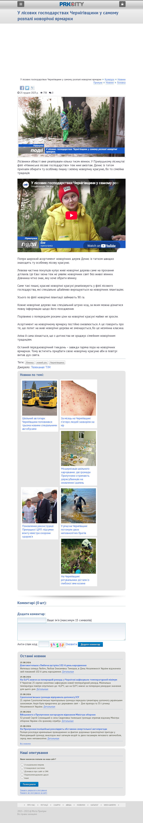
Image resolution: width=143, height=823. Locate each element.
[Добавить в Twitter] (27, 88)
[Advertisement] (71, 51)
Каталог (94, 805)
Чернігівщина (57, 362)
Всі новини (25, 743)
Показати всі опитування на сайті (33, 793)
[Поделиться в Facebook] (22, 88)
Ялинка (29, 362)
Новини (110, 82)
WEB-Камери (110, 805)
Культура (109, 79)
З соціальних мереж (34, 764)
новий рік (42, 362)
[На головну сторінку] (71, 5)
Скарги (57, 805)
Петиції (44, 805)
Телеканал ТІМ (41, 367)
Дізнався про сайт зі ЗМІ (36, 771)
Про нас (31, 805)
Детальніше (68, 671)
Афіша (68, 805)
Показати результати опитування (33, 790)
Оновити (71, 644)
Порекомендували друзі (36, 774)
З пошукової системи (34, 768)
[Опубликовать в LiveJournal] (32, 88)
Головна (121, 82)
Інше (26, 778)
